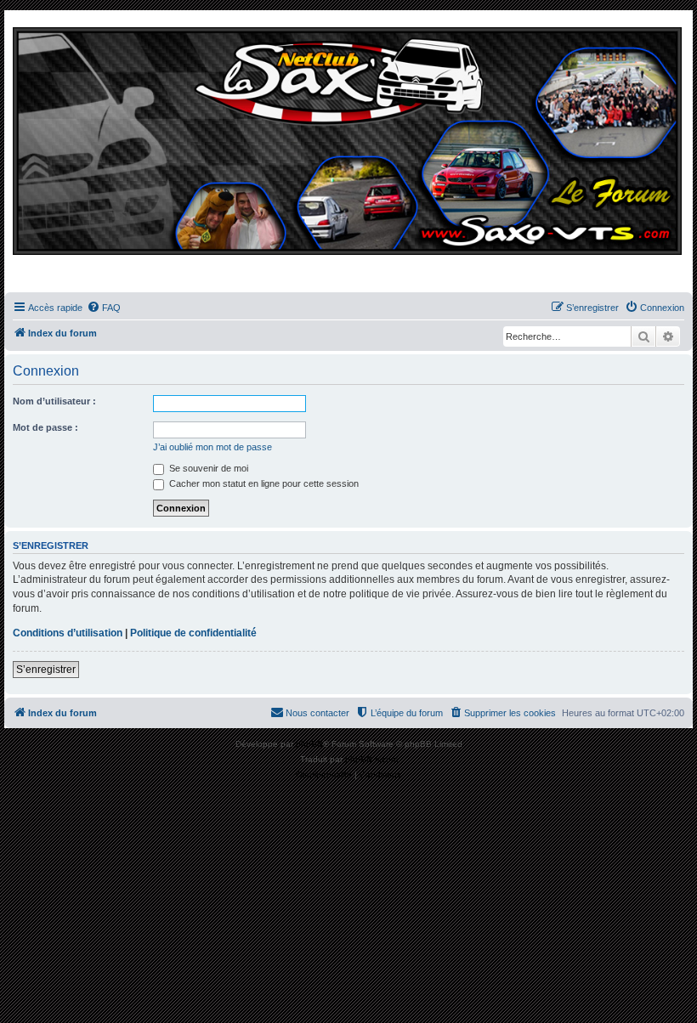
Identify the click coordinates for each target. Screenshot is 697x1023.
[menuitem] (104, 307)
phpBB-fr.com (371, 759)
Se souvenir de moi (207, 468)
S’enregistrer (46, 669)
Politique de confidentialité (193, 633)
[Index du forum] (348, 155)
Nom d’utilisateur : (54, 401)
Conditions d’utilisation (67, 633)
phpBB (309, 744)
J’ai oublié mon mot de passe (212, 447)
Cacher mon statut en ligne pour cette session (263, 483)
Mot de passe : (45, 427)
